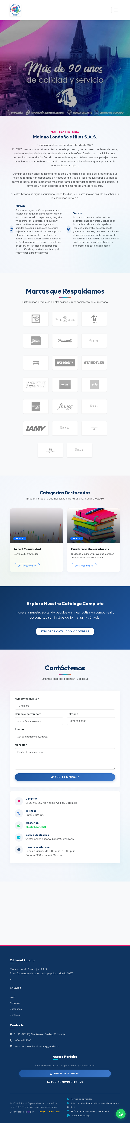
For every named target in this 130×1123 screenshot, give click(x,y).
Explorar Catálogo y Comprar (65, 631)
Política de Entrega (80, 1115)
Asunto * (20, 729)
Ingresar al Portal (66, 1073)
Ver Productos (25, 565)
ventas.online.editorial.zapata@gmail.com (50, 839)
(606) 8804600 (35, 814)
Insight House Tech (49, 1111)
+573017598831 (36, 826)
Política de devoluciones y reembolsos (89, 1111)
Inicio (12, 997)
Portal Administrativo (66, 1082)
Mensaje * (21, 744)
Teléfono (72, 714)
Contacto (15, 1015)
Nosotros (15, 1003)
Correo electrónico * (28, 714)
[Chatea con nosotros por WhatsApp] (121, 1114)
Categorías (16, 1009)
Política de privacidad (81, 1099)
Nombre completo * (27, 698)
